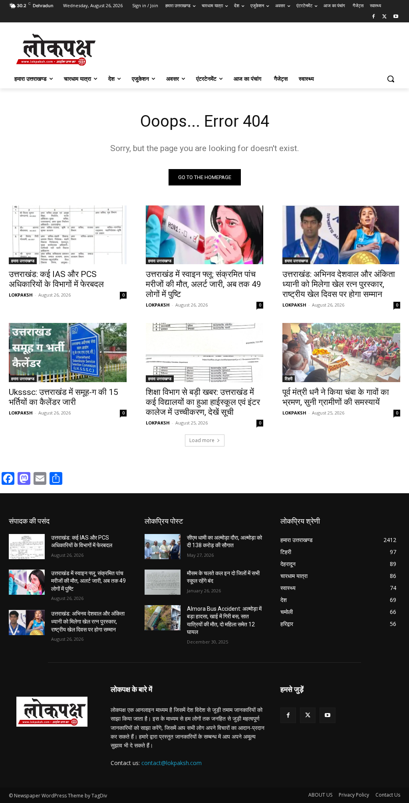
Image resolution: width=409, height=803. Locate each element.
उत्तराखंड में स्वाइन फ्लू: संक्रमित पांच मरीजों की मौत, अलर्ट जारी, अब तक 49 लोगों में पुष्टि (203, 284)
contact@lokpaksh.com (171, 763)
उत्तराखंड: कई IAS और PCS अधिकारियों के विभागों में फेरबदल (56, 279)
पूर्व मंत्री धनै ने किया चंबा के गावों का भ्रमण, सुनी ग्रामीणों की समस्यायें (335, 397)
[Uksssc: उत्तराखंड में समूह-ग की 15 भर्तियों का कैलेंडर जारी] (68, 352)
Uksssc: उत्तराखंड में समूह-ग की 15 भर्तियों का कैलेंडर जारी (63, 397)
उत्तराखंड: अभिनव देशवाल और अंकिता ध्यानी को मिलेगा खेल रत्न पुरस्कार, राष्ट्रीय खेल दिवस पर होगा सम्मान (338, 284)
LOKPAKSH (21, 295)
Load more (201, 440)
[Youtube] (395, 17)
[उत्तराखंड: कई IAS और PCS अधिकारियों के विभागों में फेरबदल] (68, 234)
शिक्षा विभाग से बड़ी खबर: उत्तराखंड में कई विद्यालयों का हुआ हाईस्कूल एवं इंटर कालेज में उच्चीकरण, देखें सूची (203, 402)
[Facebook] (373, 17)
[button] (390, 78)
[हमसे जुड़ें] (340, 701)
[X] (384, 17)
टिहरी (288, 378)
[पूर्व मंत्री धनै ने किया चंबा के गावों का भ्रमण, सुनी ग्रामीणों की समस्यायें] (341, 352)
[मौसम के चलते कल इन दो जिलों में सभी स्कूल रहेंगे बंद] (163, 582)
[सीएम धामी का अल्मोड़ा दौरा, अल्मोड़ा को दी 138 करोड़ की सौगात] (163, 546)
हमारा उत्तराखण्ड (22, 260)
